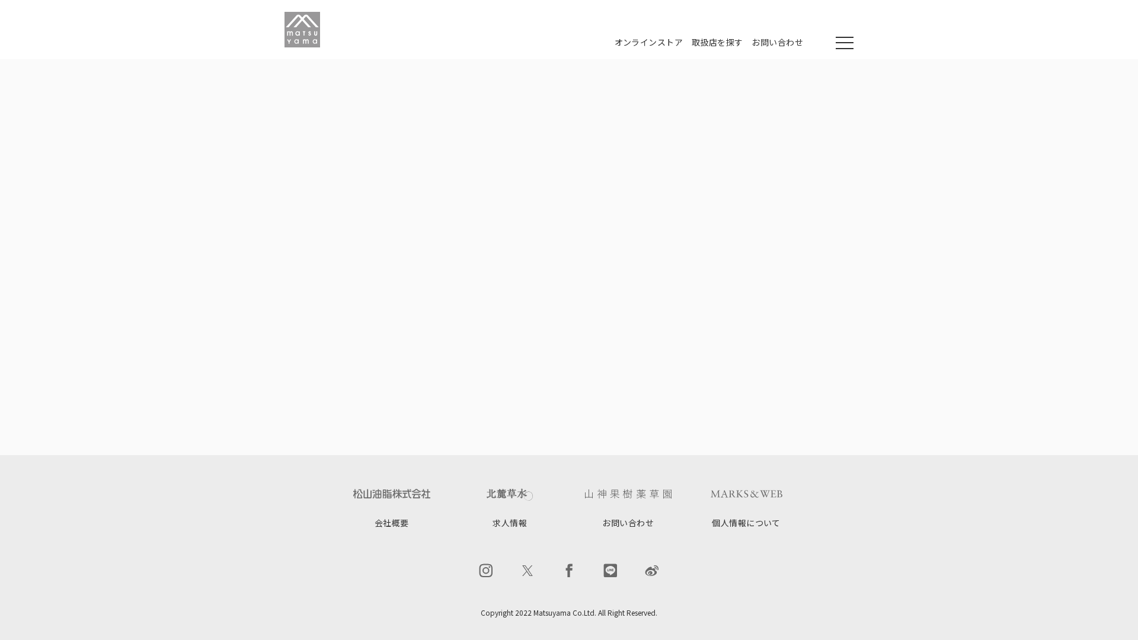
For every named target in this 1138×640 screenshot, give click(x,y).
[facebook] (569, 571)
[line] (610, 571)
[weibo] (652, 571)
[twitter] (527, 571)
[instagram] (486, 571)
